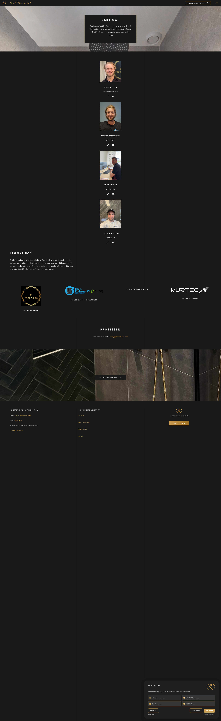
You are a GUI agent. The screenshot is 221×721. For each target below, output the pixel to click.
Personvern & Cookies (16, 430)
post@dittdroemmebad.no (23, 415)
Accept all (209, 710)
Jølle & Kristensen (84, 422)
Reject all (153, 710)
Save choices (196, 710)
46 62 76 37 (18, 420)
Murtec (80, 436)
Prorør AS (81, 415)
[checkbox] (164, 697)
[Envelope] (113, 96)
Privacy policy (151, 714)
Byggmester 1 (82, 429)
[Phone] (108, 96)
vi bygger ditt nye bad (119, 337)
